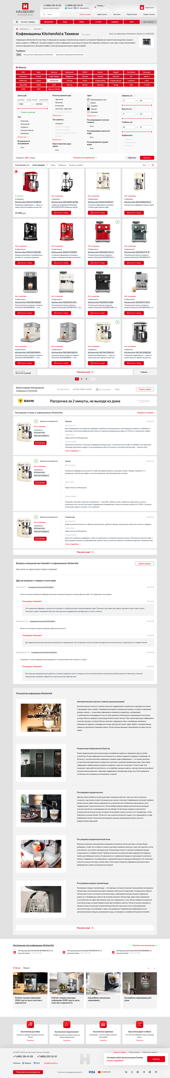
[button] (20, 181)
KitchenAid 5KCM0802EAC (137, 200)
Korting (69, 81)
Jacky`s (147, 76)
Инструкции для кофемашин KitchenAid (33, 945)
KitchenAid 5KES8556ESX (65, 351)
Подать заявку (145, 389)
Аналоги (41, 443)
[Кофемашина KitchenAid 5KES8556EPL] (30, 331)
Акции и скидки (85, 14)
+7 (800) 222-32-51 (74, 5)
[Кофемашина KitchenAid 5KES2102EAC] (103, 181)
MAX (77, 8)
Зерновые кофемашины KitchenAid (70, 55)
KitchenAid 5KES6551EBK (100, 301)
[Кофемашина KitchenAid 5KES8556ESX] (67, 331)
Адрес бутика (102, 14)
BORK (85, 72)
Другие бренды (148, 22)
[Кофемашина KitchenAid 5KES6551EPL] (67, 281)
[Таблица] (153, 165)
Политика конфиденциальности (69, 1072)
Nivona (69, 85)
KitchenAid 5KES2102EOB (28, 251)
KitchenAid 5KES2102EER (64, 251)
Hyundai (116, 76)
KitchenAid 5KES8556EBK (28, 301)
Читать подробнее (72, 451)
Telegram (70, 8)
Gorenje (85, 76)
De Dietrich (131, 72)
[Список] (149, 165)
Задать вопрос (144, 563)
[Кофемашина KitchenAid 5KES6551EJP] (139, 231)
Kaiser (38, 81)
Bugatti (115, 72)
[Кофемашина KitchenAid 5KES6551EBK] (103, 281)
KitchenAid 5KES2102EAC (101, 200)
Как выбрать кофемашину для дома (139, 990)
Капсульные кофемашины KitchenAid (38, 55)
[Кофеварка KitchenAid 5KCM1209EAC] (103, 331)
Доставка (116, 14)
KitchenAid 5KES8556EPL (28, 351)
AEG (23, 72)
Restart (85, 85)
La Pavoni (131, 81)
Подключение (132, 14)
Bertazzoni (69, 72)
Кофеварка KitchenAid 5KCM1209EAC (41, 587)
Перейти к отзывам (145, 413)
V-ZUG (98, 22)
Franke (38, 76)
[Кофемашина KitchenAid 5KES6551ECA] (103, 231)
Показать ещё (83, 372)
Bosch (100, 72)
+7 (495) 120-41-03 (52, 5)
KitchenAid (48, 22)
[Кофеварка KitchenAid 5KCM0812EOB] (67, 181)
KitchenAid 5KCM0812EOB (65, 200)
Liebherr (115, 22)
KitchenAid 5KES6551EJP (137, 251)
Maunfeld (23, 85)
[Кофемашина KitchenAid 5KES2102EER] (67, 231)
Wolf (38, 89)
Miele (82, 22)
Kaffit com (23, 81)
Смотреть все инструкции (143, 945)
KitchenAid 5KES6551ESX (137, 301)
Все (18, 55)
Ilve (131, 76)
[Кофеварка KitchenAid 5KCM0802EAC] (139, 181)
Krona (85, 81)
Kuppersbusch (115, 81)
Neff (132, 22)
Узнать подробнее (115, 1060)
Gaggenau (69, 76)
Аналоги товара (62, 213)
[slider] (18, 109)
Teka (131, 85)
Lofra (147, 81)
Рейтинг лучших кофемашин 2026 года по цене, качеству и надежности (30, 990)
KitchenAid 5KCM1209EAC (101, 351)
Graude (100, 76)
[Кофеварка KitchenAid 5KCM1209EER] (30, 181)
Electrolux (23, 76)
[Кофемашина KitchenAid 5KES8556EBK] (30, 281)
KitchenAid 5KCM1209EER (28, 200)
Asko (65, 22)
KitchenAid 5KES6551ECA (101, 251)
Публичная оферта (149, 1052)
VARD (23, 89)
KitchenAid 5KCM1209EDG (137, 351)
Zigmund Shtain (54, 89)
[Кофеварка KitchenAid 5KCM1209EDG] (139, 331)
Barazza (54, 72)
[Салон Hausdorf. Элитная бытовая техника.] (17, 29)
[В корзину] (43, 213)
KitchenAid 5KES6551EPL (64, 301)
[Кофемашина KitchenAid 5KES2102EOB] (30, 231)
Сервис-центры (149, 14)
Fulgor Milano (54, 76)
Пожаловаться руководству (28, 1072)
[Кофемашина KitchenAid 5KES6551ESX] (139, 281)
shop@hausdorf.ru (51, 1063)
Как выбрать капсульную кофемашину (103, 990)
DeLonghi (146, 72)
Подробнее (30, 1040)
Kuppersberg (100, 81)
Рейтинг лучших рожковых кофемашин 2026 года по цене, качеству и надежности (67, 990)
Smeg (116, 85)
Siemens (100, 85)
